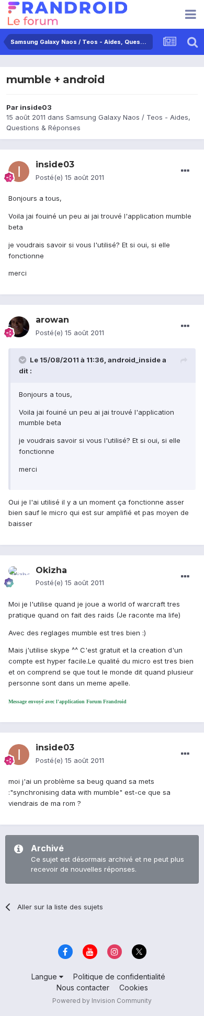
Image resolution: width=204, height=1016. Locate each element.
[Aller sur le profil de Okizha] (18, 576)
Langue (45, 976)
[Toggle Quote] (23, 360)
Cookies (133, 987)
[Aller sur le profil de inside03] (18, 171)
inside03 (36, 107)
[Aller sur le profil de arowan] (18, 326)
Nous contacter (82, 987)
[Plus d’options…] (185, 171)
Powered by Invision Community (102, 1000)
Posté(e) (70, 177)
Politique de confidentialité (119, 976)
